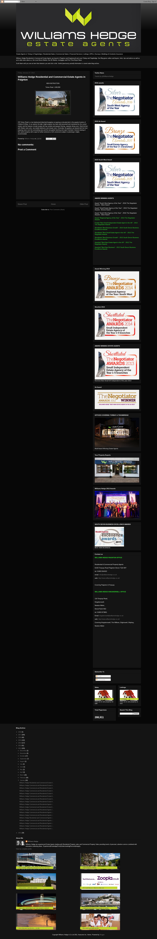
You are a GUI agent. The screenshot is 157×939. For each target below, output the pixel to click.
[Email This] (47, 139)
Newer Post (22, 204)
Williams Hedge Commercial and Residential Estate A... (36, 785)
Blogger (102, 934)
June (21, 767)
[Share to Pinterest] (55, 139)
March (22, 775)
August (22, 761)
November (23, 753)
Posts (99, 676)
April (21, 772)
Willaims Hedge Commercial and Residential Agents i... (36, 815)
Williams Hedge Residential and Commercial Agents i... (36, 818)
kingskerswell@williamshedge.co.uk (111, 615)
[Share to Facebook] (53, 139)
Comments (101, 679)
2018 (20, 732)
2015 (20, 740)
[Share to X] (51, 139)
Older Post (84, 204)
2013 (20, 745)
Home (53, 204)
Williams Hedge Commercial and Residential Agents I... (36, 810)
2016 (20, 737)
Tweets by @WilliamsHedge (104, 76)
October (22, 756)
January (22, 780)
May (21, 769)
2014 (20, 743)
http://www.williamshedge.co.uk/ (109, 578)
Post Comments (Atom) (57, 209)
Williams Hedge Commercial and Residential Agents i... (36, 804)
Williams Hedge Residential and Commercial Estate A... (36, 783)
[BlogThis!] (49, 139)
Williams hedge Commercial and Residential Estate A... (36, 807)
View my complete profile (24, 849)
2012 (20, 748)
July (21, 764)
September (23, 759)
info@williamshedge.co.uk (108, 574)
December (23, 750)
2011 (20, 833)
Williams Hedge (33, 841)
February (23, 777)
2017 (20, 735)
